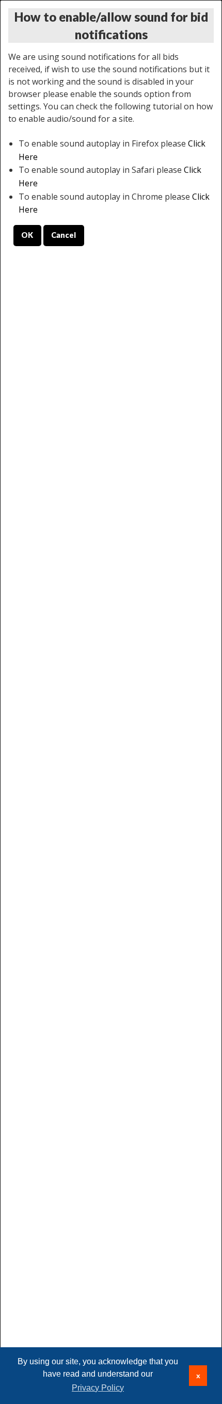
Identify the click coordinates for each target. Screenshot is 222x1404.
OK (27, 235)
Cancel (63, 235)
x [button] (198, 1375)
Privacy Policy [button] (98, 1387)
